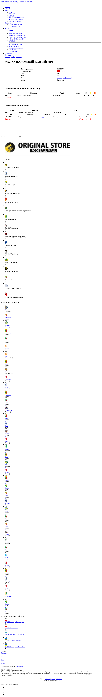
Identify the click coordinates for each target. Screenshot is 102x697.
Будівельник (8, 379)
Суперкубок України (16, 48)
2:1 (5, 328)
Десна (6, 387)
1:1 (5, 313)
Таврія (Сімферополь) (64, 78)
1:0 (5, 390)
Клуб (6, 10)
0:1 (5, 374)
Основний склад (14, 26)
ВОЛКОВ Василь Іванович (11, 628)
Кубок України (14, 46)
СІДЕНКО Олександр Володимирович (14, 622)
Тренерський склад (15, 25)
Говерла (7, 542)
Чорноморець (8, 580)
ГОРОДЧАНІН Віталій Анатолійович (14, 634)
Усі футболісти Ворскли (17, 17)
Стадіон (11, 16)
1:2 (5, 545)
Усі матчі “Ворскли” (15, 33)
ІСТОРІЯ (12, 14)
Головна (7, 7)
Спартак (7, 449)
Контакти (8, 55)
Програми (8, 53)
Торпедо (7, 433)
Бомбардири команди (16, 19)
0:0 (5, 452)
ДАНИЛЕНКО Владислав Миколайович (15, 647)
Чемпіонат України (15, 44)
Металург (7, 310)
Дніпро (6, 557)
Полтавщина (13, 51)
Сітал (6, 356)
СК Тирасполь (8, 410)
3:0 (43, 117)
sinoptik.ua (19, 666)
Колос (6, 364)
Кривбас (7, 534)
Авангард (7, 325)
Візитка (11, 12)
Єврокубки (12, 50)
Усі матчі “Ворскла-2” (16, 39)
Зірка (6, 371)
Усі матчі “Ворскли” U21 (17, 35)
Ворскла (7, 472)
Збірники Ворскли (15, 21)
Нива (6, 464)
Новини (7, 8)
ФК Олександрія (9, 596)
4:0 (5, 343)
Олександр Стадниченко (13, 57)
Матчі (7, 28)
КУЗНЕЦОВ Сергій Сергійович (13, 640)
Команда (8, 23)
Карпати (7, 488)
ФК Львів (7, 503)
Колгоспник (8, 317)
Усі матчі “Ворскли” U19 (17, 37)
